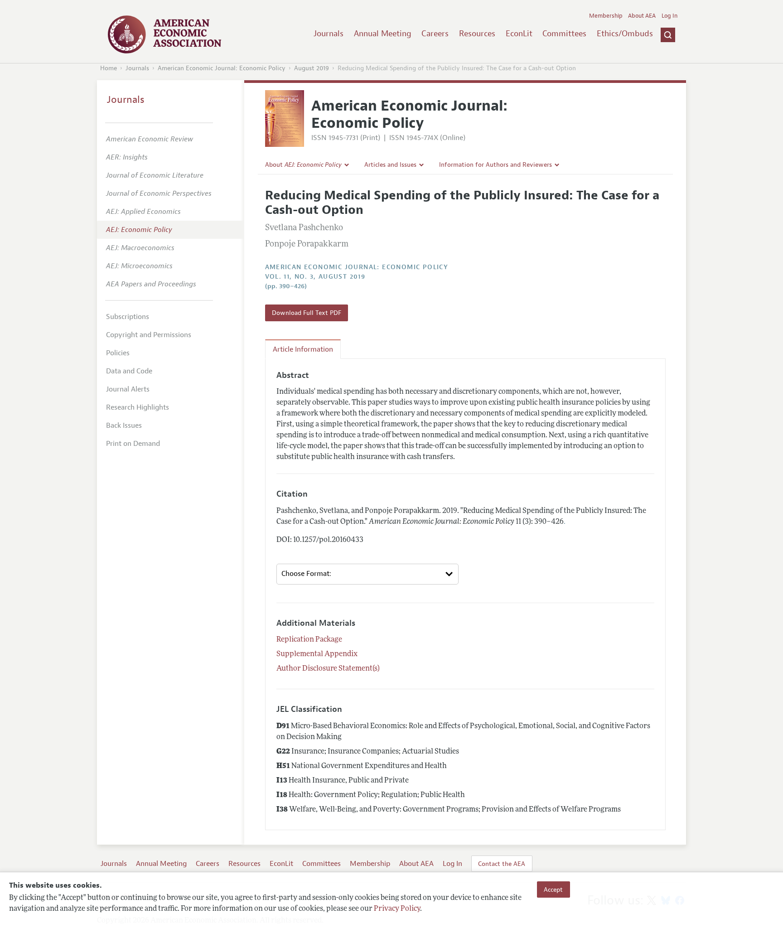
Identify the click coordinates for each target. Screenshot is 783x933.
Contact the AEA (501, 864)
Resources (477, 34)
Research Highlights (137, 407)
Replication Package (309, 639)
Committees (564, 34)
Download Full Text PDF (306, 313)
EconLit (519, 34)
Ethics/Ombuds (625, 34)
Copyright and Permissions (148, 334)
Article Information (303, 349)
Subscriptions (127, 316)
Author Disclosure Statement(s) (328, 668)
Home (108, 68)
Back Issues (124, 425)
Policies (118, 353)
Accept (553, 889)
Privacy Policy (397, 909)
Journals (328, 34)
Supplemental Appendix (317, 654)
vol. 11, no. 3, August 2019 (315, 276)
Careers (435, 34)
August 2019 (311, 68)
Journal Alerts (128, 389)
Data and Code (129, 371)
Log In (669, 15)
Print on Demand (133, 443)
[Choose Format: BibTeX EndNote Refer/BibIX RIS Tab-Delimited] (367, 574)
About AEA (642, 15)
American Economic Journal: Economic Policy (221, 68)
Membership (606, 15)
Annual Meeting (382, 34)
